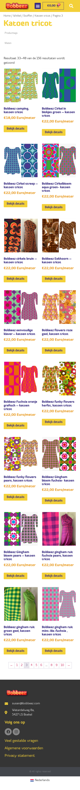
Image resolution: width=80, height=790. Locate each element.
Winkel (17, 16)
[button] (38, 6)
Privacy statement (20, 756)
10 (62, 665)
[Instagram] (16, 731)
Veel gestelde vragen (21, 741)
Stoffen (27, 16)
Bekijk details (15, 128)
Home (7, 16)
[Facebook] (8, 731)
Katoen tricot (42, 16)
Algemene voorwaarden (24, 748)
